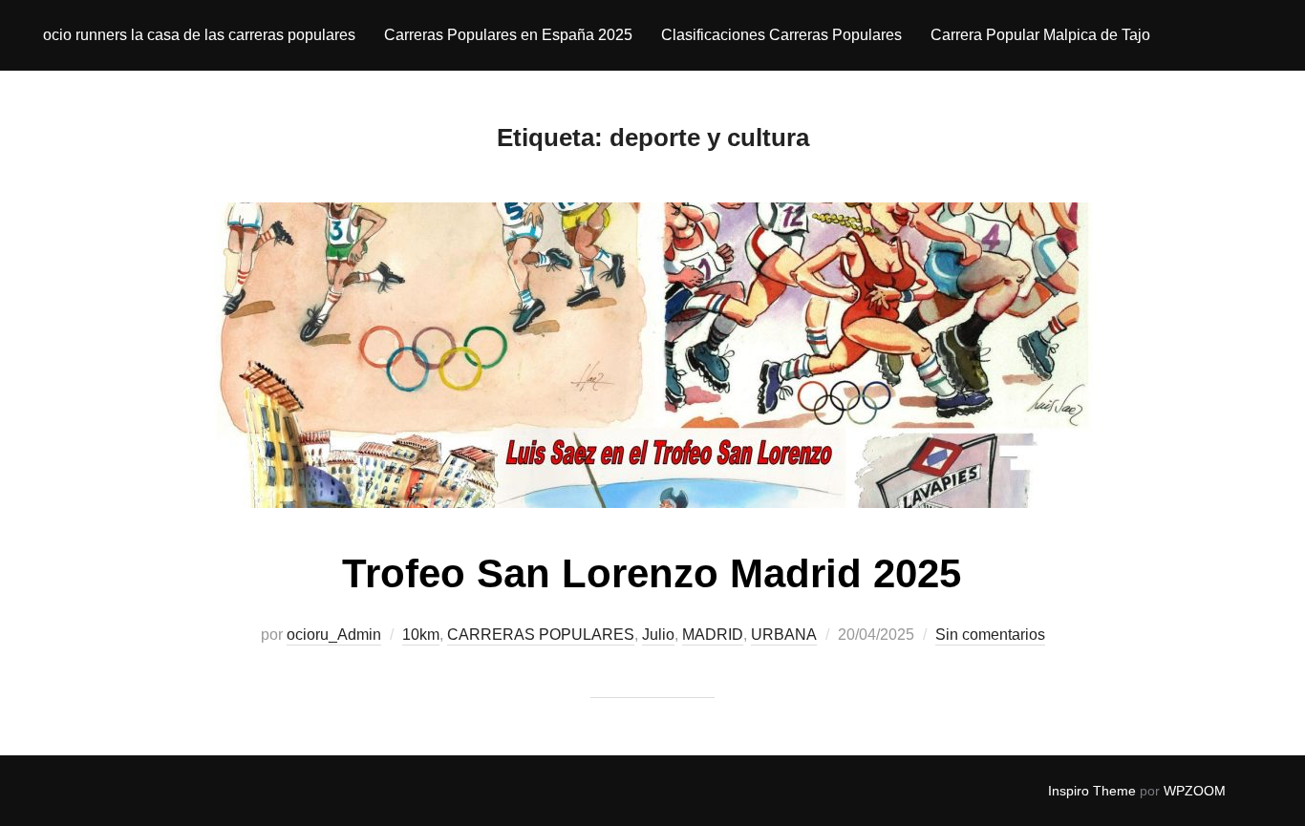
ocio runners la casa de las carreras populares (199, 35)
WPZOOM (1195, 790)
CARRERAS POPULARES (540, 634)
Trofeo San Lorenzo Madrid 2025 (651, 573)
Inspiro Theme (1092, 790)
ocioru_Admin (334, 634)
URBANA (784, 634)
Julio (658, 634)
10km (420, 634)
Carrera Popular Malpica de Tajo (1040, 35)
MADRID (712, 634)
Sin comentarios (990, 634)
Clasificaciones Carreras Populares (781, 35)
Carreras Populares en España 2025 (508, 35)
